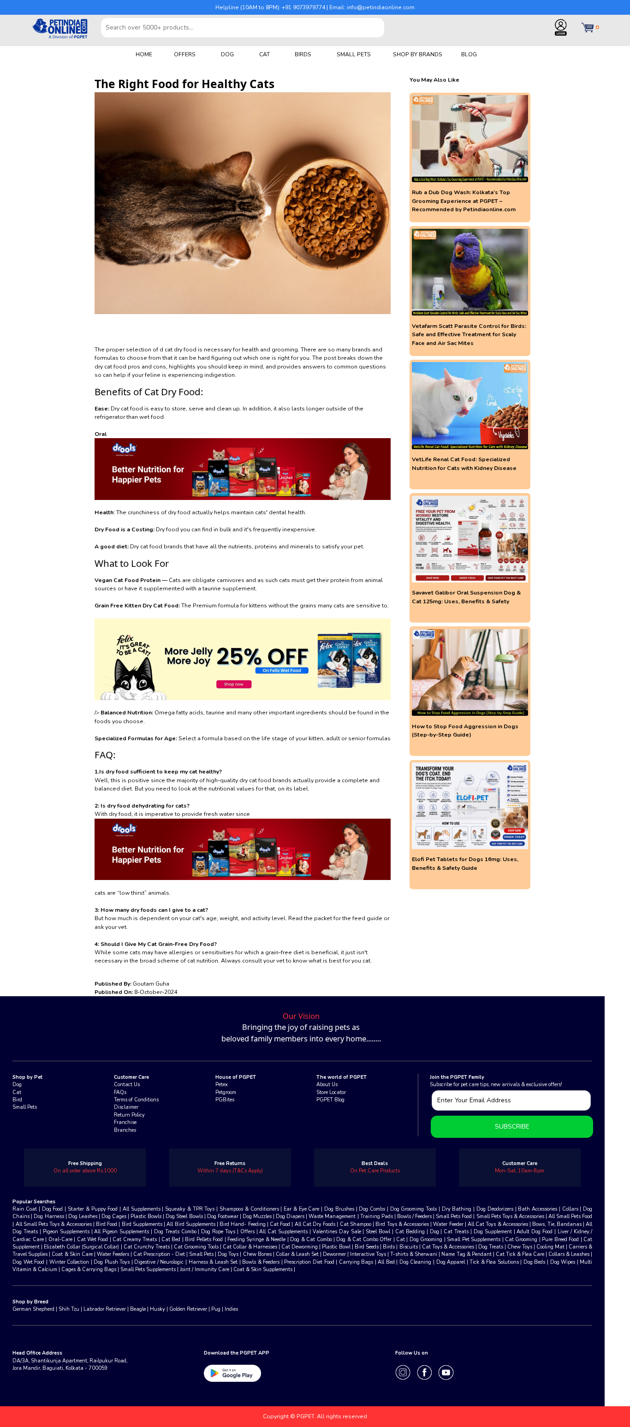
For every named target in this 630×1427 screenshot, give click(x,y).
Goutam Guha (151, 983)
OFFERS (185, 54)
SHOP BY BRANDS (417, 54)
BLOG (469, 54)
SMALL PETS (354, 54)
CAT (264, 54)
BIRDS (303, 54)
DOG (227, 54)
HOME (144, 54)
